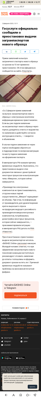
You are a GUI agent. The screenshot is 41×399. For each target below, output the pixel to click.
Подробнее (19, 382)
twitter (26, 338)
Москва (17, 7)
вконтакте (8, 338)
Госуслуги (26, 71)
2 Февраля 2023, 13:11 (10, 23)
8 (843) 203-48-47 (20, 325)
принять (32, 387)
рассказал (22, 243)
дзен (25, 341)
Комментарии (20, 308)
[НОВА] (19, 13)
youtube (7, 345)
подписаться (20, 295)
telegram (7, 341)
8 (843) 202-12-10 (7, 325)
